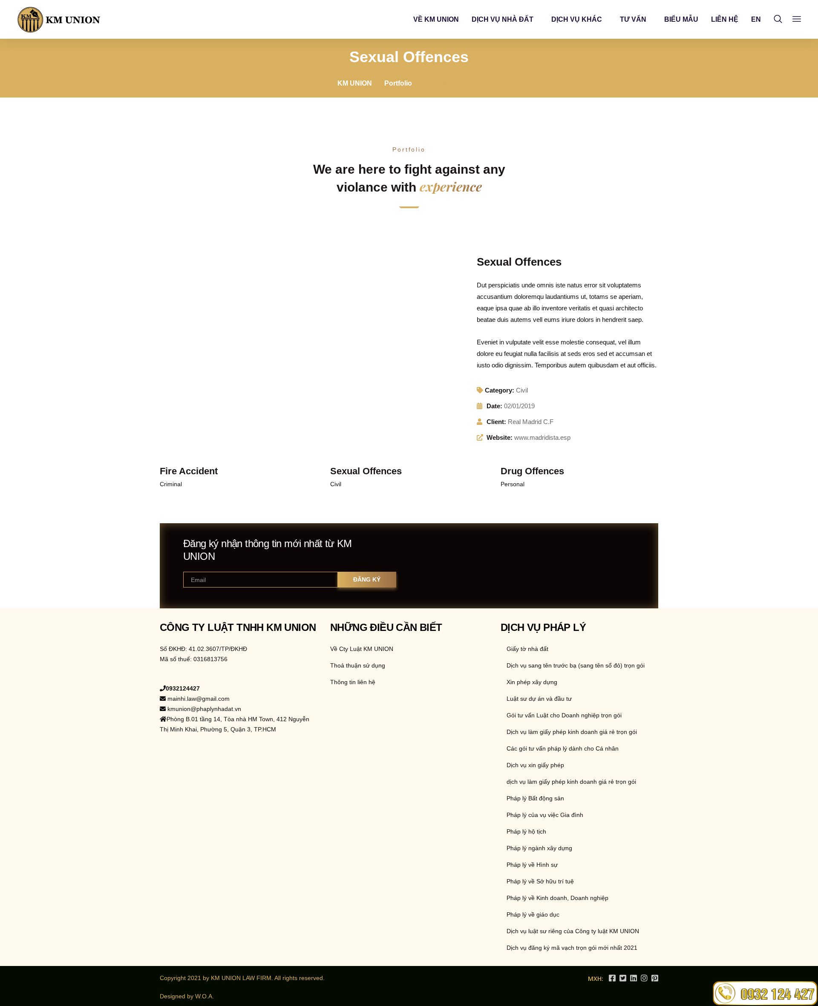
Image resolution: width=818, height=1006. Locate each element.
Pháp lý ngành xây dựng (539, 848)
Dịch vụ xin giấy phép (535, 765)
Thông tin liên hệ (352, 682)
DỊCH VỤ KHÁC (576, 19)
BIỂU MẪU (681, 19)
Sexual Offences (366, 471)
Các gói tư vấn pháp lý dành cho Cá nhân (563, 748)
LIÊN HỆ (724, 19)
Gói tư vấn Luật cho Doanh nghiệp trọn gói (564, 715)
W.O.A (203, 996)
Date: (494, 406)
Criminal (171, 484)
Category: (499, 390)
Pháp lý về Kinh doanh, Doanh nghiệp (557, 897)
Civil (522, 390)
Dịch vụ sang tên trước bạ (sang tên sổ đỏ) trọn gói (576, 665)
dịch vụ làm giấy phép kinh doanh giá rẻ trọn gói (571, 781)
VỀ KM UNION (436, 19)
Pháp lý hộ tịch (526, 831)
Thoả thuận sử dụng (357, 665)
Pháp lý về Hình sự (532, 864)
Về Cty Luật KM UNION (361, 648)
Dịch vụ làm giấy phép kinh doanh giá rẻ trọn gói (572, 731)
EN (756, 19)
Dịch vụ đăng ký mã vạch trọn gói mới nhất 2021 (572, 947)
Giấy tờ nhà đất (527, 648)
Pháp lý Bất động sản (535, 798)
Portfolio (398, 83)
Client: (496, 421)
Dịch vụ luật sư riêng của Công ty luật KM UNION (573, 931)
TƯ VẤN (633, 19)
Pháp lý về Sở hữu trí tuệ (540, 881)
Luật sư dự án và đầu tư (539, 698)
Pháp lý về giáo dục (533, 914)
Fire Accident (189, 471)
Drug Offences (532, 471)
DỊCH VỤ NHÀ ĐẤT (502, 19)
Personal (512, 484)
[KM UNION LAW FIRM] (59, 19)
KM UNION (354, 83)
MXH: (595, 978)
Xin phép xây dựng (532, 682)
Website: (500, 437)
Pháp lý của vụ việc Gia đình (545, 814)
